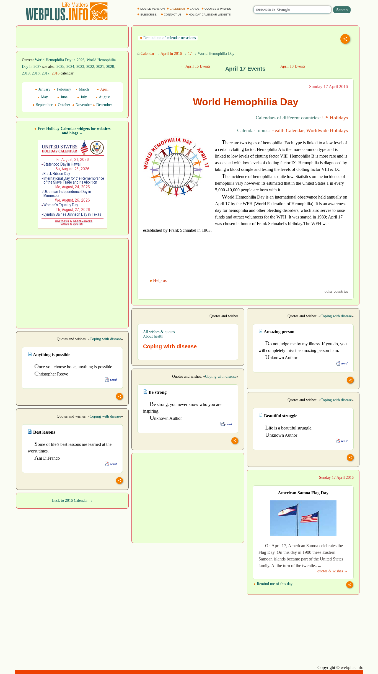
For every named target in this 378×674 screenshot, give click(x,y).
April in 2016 (171, 54)
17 (190, 54)
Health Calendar (287, 130)
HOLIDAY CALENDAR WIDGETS (210, 14)
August (104, 97)
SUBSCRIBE (148, 14)
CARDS (194, 8)
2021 (100, 67)
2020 (110, 67)
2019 (26, 73)
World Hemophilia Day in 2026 (59, 60)
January (43, 89)
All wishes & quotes (159, 332)
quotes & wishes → (332, 571)
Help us (160, 280)
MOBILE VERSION (152, 8)
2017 (46, 73)
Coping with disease (336, 316)
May (44, 97)
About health (153, 336)
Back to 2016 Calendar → (72, 500)
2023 (80, 67)
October (63, 105)
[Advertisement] (72, 36)
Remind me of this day (274, 584)
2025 (60, 67)
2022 (90, 67)
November (83, 105)
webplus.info (352, 667)
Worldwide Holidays (327, 130)
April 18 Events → (295, 66)
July (83, 97)
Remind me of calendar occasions (169, 38)
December (103, 105)
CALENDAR (177, 8)
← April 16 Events (195, 66)
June (63, 97)
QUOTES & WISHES (218, 8)
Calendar (147, 54)
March (83, 89)
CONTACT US (172, 14)
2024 (70, 67)
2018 (36, 73)
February (63, 89)
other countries (336, 291)
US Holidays (335, 117)
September (44, 105)
